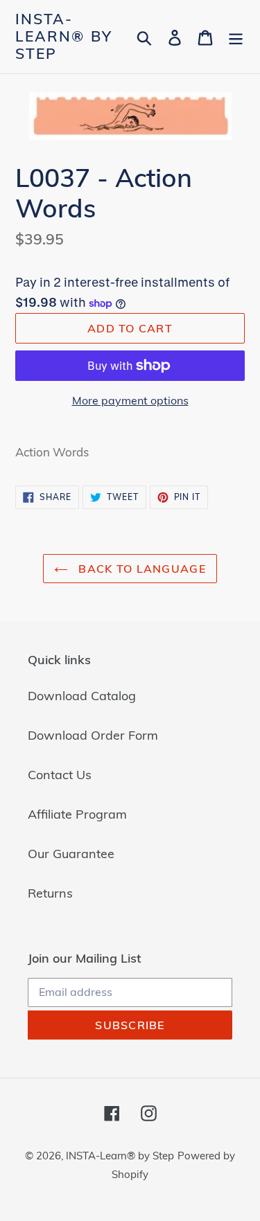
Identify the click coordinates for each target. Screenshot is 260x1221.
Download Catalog (82, 696)
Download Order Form (93, 735)
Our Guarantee (71, 854)
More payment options (130, 400)
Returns (50, 893)
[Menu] (235, 36)
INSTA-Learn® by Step (63, 36)
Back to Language (140, 569)
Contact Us (60, 775)
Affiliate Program (77, 814)
